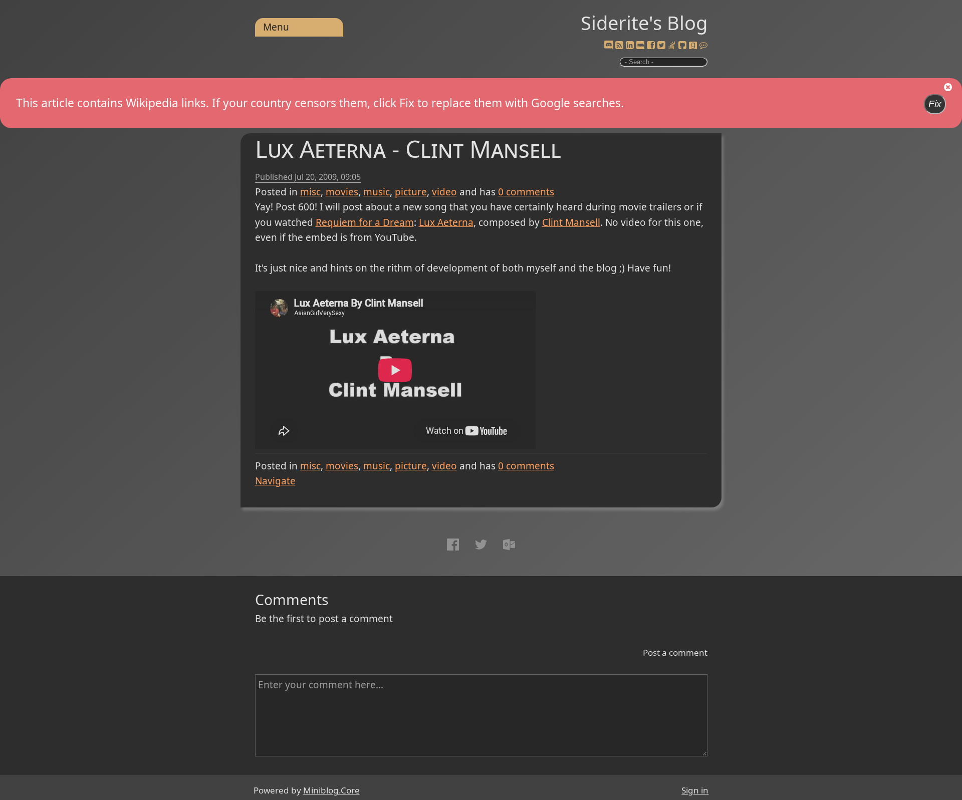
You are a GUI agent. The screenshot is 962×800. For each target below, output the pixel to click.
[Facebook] (651, 46)
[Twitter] (661, 46)
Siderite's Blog (644, 23)
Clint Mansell (571, 222)
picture (411, 191)
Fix (934, 104)
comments (526, 191)
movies (342, 191)
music (376, 191)
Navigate (275, 480)
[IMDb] (640, 46)
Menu (276, 27)
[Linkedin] (630, 46)
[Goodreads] (693, 46)
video (444, 191)
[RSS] (619, 46)
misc (310, 191)
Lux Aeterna (446, 222)
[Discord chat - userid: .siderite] (608, 45)
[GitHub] (682, 46)
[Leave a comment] (703, 46)
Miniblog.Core (331, 790)
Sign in (694, 790)
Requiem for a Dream (365, 222)
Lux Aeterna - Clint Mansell (408, 148)
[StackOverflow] (672, 46)
